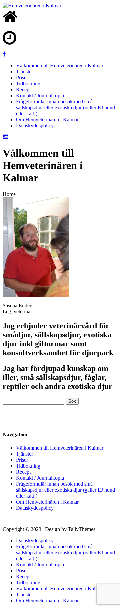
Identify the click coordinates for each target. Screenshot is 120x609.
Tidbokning (28, 83)
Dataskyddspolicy (35, 125)
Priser (22, 77)
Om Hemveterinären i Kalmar (47, 119)
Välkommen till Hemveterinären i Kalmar (59, 65)
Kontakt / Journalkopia (40, 95)
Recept (23, 89)
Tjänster (24, 71)
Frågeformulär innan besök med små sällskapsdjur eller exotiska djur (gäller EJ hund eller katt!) (65, 107)
